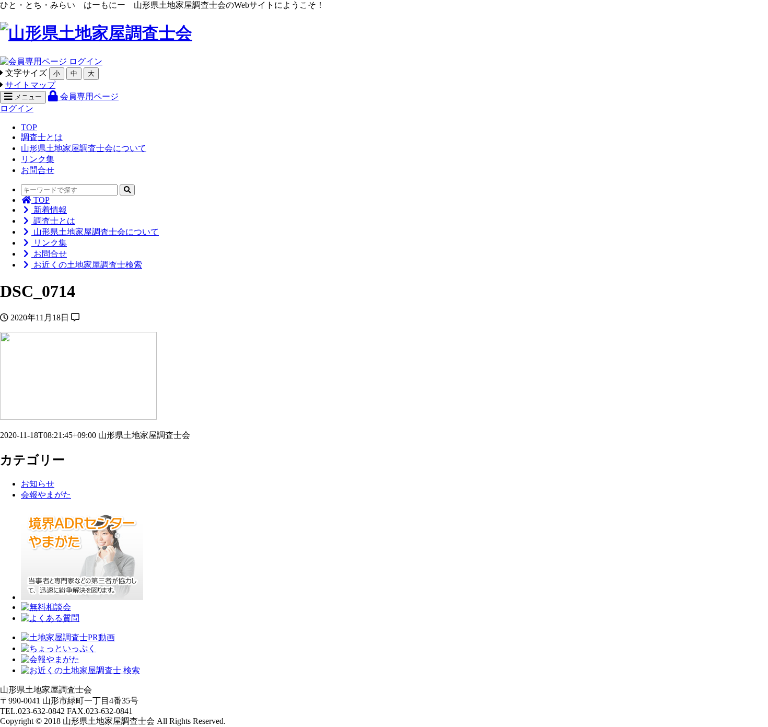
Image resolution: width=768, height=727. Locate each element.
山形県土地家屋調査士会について (83, 148)
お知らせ (37, 483)
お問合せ (37, 170)
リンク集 (37, 159)
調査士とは (42, 137)
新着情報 (49, 209)
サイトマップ (30, 84)
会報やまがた (46, 494)
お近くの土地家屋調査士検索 (86, 264)
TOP (29, 127)
